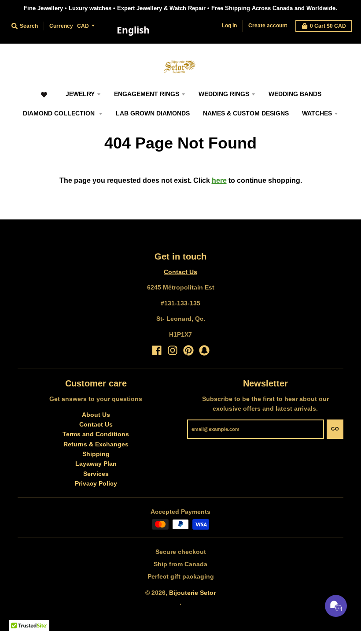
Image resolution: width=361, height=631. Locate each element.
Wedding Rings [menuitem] (224, 93)
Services (96, 473)
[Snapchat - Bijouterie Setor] (204, 350)
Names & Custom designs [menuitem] (246, 113)
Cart (328, 26)
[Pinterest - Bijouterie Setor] (188, 350)
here (219, 180)
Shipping (96, 453)
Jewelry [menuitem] (80, 93)
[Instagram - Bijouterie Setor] (172, 350)
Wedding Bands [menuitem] (295, 93)
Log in (229, 25)
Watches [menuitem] (317, 113)
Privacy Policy (96, 483)
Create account (267, 25)
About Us (96, 414)
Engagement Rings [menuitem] (146, 93)
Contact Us (180, 271)
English (133, 30)
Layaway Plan (96, 463)
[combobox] (133, 30)
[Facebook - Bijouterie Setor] (156, 350)
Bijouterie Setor (192, 592)
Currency (61, 26)
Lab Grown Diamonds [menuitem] (153, 113)
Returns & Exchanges (96, 444)
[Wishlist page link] (44, 99)
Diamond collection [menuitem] (59, 113)
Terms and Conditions (96, 434)
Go (335, 428)
